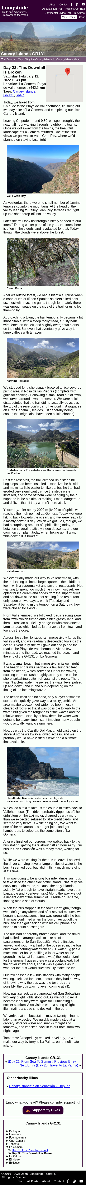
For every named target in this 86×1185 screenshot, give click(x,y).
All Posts (32, 1181)
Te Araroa (79, 13)
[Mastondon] (77, 4)
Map (20, 59)
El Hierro (14, 1159)
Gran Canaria (17, 1140)
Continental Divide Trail (58, 13)
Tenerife (14, 1143)
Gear (82, 17)
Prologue (14, 1131)
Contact (63, 4)
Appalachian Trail (52, 8)
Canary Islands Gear (68, 59)
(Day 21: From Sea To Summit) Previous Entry (42, 1061)
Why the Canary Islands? (39, 59)
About (52, 4)
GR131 (8, 95)
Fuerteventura (17, 1137)
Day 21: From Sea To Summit (30, 1150)
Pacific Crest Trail (75, 8)
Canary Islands (24, 91)
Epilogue (14, 1162)
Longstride (15, 7)
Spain (20, 95)
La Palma (15, 1156)
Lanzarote (15, 1134)
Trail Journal (8, 59)
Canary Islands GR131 (23, 54)
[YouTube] (83, 4)
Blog (20, 1181)
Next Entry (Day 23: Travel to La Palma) (49, 1065)
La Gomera (16, 1147)
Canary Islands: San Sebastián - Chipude (39, 1086)
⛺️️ (43, 1110)
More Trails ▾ (69, 17)
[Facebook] (71, 4)
